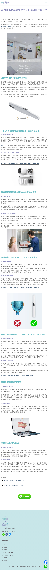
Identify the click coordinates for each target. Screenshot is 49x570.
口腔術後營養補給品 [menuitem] (7, 555)
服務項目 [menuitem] (4, 550)
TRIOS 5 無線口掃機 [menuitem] (8, 552)
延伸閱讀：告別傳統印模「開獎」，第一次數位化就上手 (17, 375)
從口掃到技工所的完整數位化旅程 (13, 485)
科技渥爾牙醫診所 (6, 26)
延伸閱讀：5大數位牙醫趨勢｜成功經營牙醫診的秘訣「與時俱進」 (20, 287)
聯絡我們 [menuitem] (4, 560)
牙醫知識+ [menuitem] (5, 558)
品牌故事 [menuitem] (4, 547)
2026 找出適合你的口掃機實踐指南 (14, 480)
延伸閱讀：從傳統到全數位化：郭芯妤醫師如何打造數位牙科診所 (20, 164)
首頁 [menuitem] (3, 544)
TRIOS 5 (4, 146)
